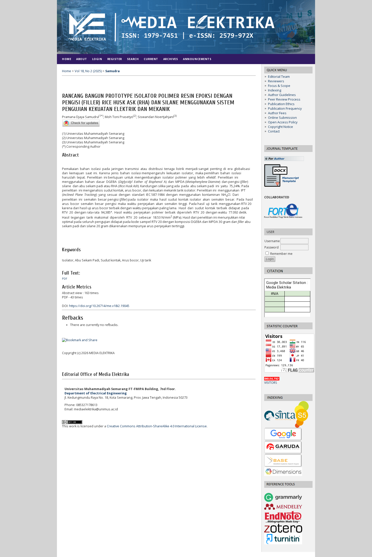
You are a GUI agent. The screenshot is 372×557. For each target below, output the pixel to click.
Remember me (281, 254)
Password (271, 247)
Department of (96, 393)
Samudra (112, 71)
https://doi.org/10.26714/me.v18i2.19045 (99, 306)
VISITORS (270, 382)
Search (133, 59)
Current (151, 59)
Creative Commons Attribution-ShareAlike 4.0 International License (157, 426)
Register (114, 59)
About (81, 59)
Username (272, 241)
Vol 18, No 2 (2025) (88, 71)
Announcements (197, 59)
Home (66, 59)
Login (97, 59)
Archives (170, 59)
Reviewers (276, 81)
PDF (64, 278)
